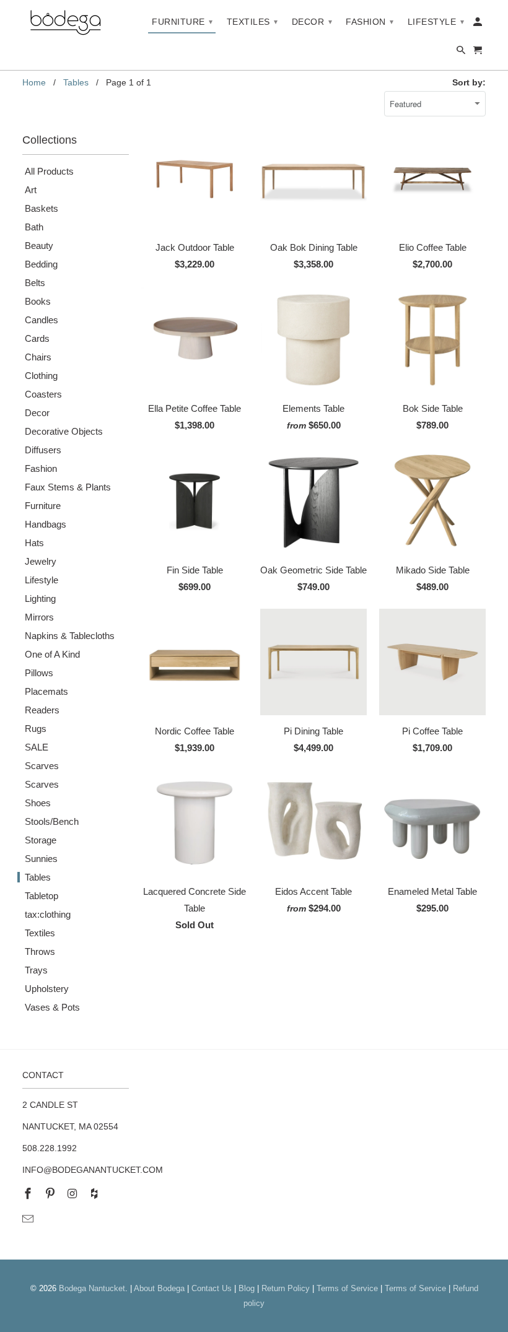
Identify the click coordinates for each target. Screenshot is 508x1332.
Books (38, 301)
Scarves (42, 765)
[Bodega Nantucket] (65, 23)
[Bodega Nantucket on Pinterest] (51, 1194)
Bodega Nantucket (92, 1288)
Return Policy (285, 1288)
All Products (49, 171)
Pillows (39, 673)
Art (31, 190)
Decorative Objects (64, 431)
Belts (35, 282)
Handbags (45, 524)
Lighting (40, 598)
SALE (36, 747)
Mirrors (39, 617)
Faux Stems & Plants (68, 487)
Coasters (43, 394)
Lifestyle (41, 580)
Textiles (40, 933)
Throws (40, 951)
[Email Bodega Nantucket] (29, 1219)
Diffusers (43, 450)
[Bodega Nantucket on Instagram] (74, 1194)
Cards (37, 338)
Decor (37, 412)
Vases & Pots (52, 1007)
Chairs (38, 357)
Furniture (43, 505)
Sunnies (41, 858)
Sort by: (469, 82)
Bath (34, 227)
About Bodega (159, 1288)
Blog (247, 1288)
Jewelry (40, 561)
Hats (34, 543)
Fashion (41, 468)
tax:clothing (48, 914)
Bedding (41, 264)
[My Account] (478, 24)
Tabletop (41, 895)
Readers (42, 710)
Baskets (41, 208)
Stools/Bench (52, 821)
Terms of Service (347, 1288)
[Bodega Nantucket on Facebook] (29, 1194)
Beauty (39, 245)
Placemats (46, 691)
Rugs (35, 728)
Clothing (41, 375)
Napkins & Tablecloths (70, 635)
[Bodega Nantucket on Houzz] (95, 1194)
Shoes (38, 803)
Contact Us (211, 1288)
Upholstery (47, 988)
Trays (36, 970)
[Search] (462, 53)
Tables (38, 877)
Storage (40, 840)
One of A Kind (52, 654)
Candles (41, 320)
